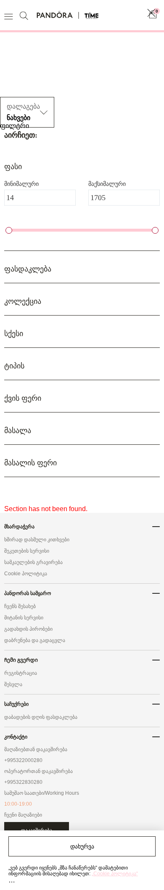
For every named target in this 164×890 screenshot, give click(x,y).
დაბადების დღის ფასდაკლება (40, 717)
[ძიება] (25, 15)
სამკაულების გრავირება (33, 562)
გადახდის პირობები (28, 629)
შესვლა (13, 684)
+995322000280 (23, 760)
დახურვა (82, 846)
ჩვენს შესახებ (20, 606)
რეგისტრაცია (20, 673)
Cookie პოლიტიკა (25, 574)
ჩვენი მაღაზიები (23, 815)
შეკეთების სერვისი (26, 551)
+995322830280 (23, 782)
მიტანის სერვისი (23, 618)
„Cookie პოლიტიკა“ (115, 874)
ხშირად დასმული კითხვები (36, 540)
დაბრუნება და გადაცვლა (34, 640)
